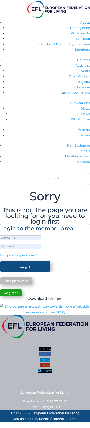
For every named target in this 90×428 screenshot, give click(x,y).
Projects (83, 82)
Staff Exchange (78, 145)
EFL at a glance (78, 28)
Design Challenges (75, 93)
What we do (80, 33)
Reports (83, 130)
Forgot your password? (18, 255)
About (85, 22)
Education (82, 87)
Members (82, 50)
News (85, 108)
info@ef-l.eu (50, 407)
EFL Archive (80, 119)
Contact (83, 162)
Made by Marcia (37, 419)
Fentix (72, 419)
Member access (77, 156)
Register (11, 293)
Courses (83, 60)
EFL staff (83, 39)
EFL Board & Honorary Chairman (64, 44)
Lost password (16, 281)
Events (84, 71)
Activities (83, 65)
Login (25, 266)
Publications (80, 103)
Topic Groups (79, 76)
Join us (84, 151)
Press (85, 135)
